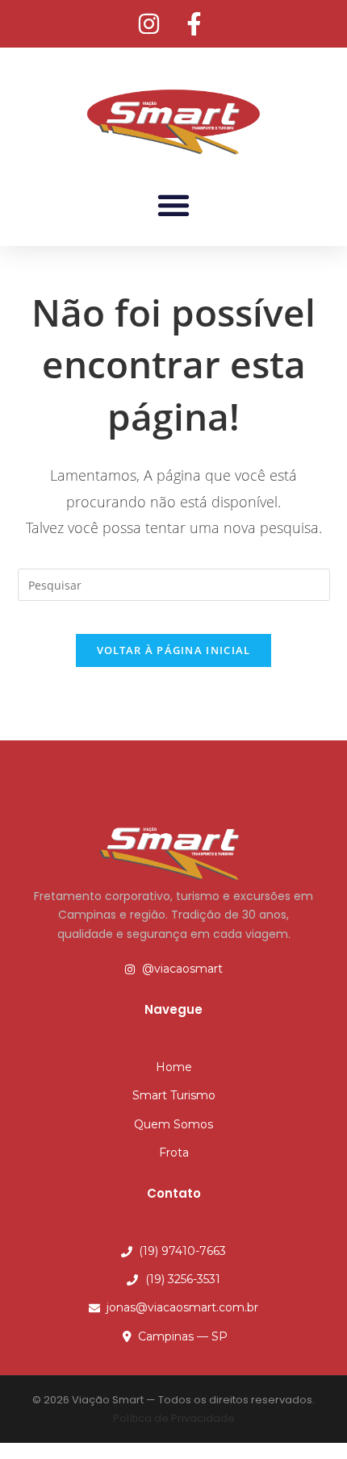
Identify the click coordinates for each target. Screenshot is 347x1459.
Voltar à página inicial (174, 650)
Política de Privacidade (174, 1418)
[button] (173, 204)
